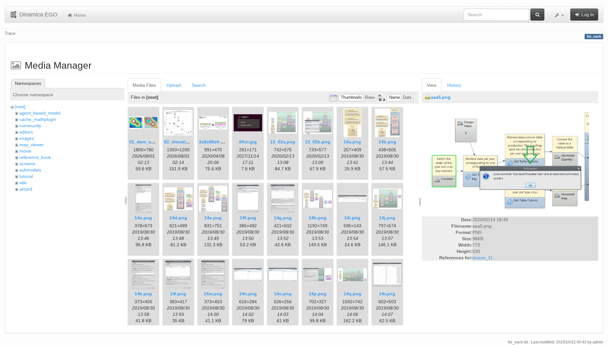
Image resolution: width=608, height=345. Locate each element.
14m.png (213, 293)
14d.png (178, 217)
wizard (25, 188)
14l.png (178, 293)
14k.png (143, 293)
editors (26, 132)
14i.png (352, 217)
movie (25, 151)
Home (79, 15)
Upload (174, 85)
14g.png (283, 217)
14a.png (352, 141)
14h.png (317, 217)
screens (27, 163)
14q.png (352, 293)
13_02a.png (282, 141)
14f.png (248, 217)
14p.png (317, 293)
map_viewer (31, 144)
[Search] (537, 15)
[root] (20, 106)
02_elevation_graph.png (190, 141)
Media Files (144, 85)
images (26, 138)
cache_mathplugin (37, 119)
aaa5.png (441, 97)
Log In (587, 14)
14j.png (387, 217)
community (30, 125)
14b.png (387, 141)
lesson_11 (482, 257)
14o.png (283, 293)
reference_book (35, 157)
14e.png (213, 217)
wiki (23, 182)
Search (199, 85)
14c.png (143, 217)
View (431, 85)
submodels (30, 169)
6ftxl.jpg (248, 141)
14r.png (387, 293)
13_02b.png (317, 141)
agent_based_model (39, 113)
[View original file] (510, 160)
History (454, 85)
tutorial (26, 176)
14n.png (248, 293)
